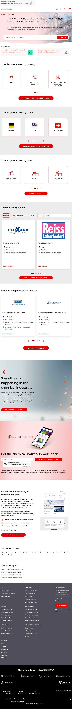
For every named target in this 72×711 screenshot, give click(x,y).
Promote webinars (6, 631)
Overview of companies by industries (12, 569)
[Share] (61, 9)
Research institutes (31, 633)
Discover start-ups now (14, 410)
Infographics (29, 631)
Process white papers (31, 615)
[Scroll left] (39, 215)
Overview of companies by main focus (12, 575)
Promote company (30, 599)
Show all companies (36, 193)
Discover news (5, 591)
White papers (5, 649)
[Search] (57, 9)
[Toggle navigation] (70, 9)
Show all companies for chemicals (36, 278)
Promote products (6, 618)
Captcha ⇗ (26, 466)
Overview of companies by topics (11, 572)
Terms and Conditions (20, 699)
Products (3, 646)
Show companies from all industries (36, 98)
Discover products (6, 609)
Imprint (8, 699)
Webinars (4, 655)
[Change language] (64, 9)
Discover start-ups (30, 593)
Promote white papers (32, 618)
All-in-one (4, 658)
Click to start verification (18, 464)
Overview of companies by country (11, 577)
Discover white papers (31, 609)
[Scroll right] (42, 215)
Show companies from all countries (36, 146)
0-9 (3, 552)
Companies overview (31, 602)
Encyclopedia (29, 628)
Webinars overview (6, 633)
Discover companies (31, 591)
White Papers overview (32, 621)
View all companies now (36, 348)
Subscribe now (61, 605)
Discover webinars (6, 628)
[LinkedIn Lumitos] (69, 699)
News (2, 644)
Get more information (13, 535)
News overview (5, 596)
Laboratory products (7, 612)
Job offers (4, 652)
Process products (6, 615)
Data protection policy (18, 701)
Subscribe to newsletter (48, 459)
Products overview (6, 621)
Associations (29, 596)
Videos (27, 636)
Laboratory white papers (32, 612)
